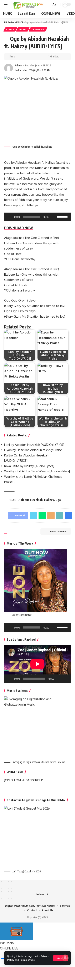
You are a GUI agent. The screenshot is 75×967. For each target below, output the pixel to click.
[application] (37, 217)
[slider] (63, 216)
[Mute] (54, 217)
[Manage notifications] (65, 957)
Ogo (58, 500)
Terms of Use (27, 959)
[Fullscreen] (65, 679)
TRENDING (37, 29)
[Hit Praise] (28, 4)
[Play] (10, 217)
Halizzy (49, 500)
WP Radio (7, 943)
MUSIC (23, 29)
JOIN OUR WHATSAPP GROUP (23, 780)
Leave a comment (58, 531)
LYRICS (10, 29)
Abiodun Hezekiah (31, 500)
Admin (18, 65)
